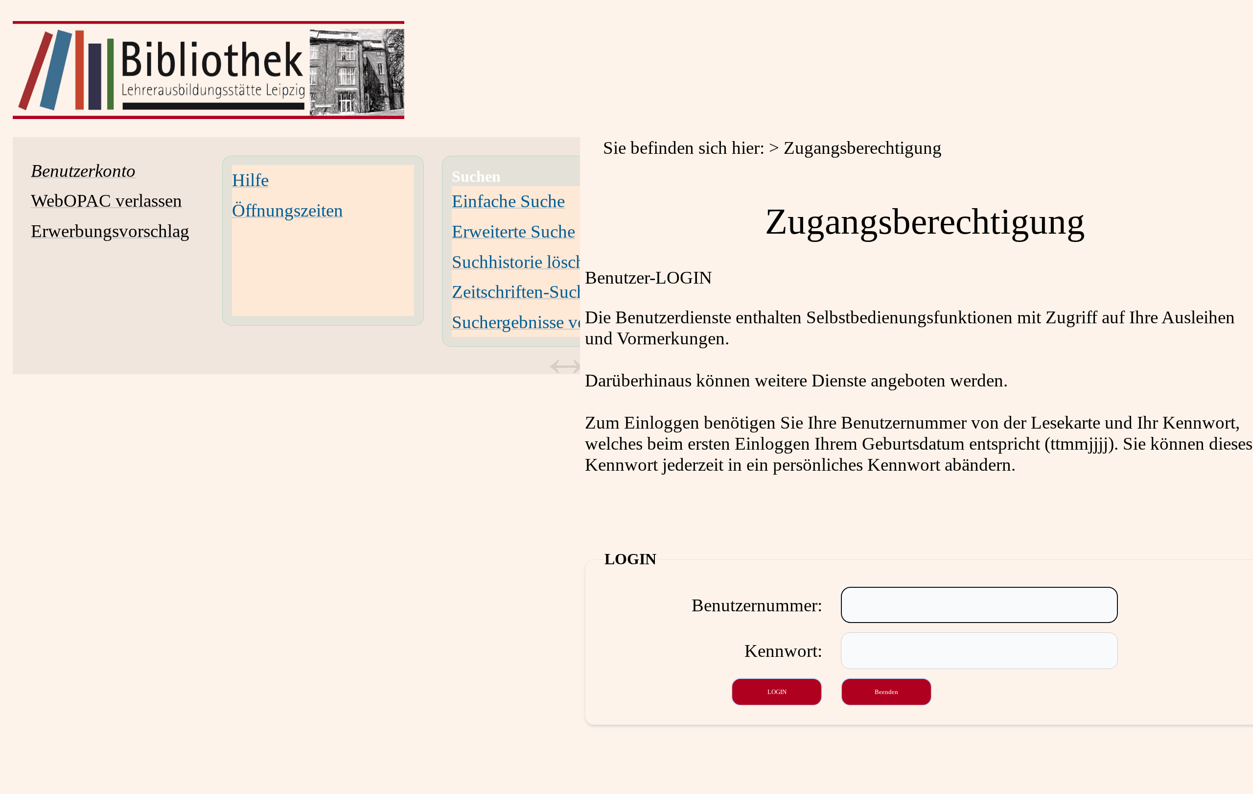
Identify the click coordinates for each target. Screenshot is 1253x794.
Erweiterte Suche (513, 231)
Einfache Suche (508, 201)
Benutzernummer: (757, 605)
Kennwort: (783, 651)
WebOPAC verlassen (106, 201)
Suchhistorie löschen (527, 262)
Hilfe (250, 180)
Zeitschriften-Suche (523, 292)
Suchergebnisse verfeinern (547, 322)
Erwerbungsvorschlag (110, 231)
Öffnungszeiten (287, 210)
